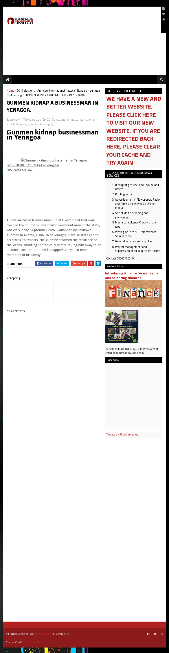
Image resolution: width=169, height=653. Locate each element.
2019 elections (26, 90)
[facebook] (163, 8)
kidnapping (15, 95)
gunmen (95, 90)
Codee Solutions (15, 638)
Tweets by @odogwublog (122, 434)
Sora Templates (33, 642)
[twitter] (163, 13)
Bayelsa (82, 90)
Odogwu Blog (45, 634)
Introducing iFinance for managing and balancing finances (131, 275)
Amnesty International (51, 90)
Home (10, 90)
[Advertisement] (106, 19)
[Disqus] (54, 440)
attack (71, 90)
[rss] (163, 19)
